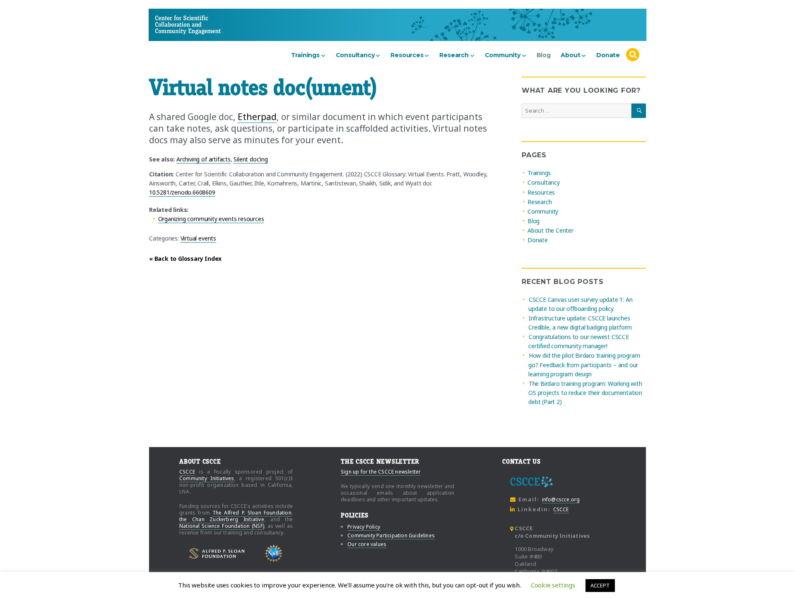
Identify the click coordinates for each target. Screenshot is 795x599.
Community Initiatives (206, 478)
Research (453, 55)
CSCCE (170, 24)
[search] (632, 55)
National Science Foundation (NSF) (221, 525)
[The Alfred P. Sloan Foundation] (217, 553)
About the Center (550, 230)
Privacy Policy (363, 526)
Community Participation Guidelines (391, 535)
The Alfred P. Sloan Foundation (252, 512)
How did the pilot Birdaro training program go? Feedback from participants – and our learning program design (584, 365)
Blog (544, 55)
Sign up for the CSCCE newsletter (381, 471)
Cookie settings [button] (553, 585)
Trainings (305, 55)
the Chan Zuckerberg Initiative (221, 519)
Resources (406, 55)
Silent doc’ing (250, 159)
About (570, 55)
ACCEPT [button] (600, 585)
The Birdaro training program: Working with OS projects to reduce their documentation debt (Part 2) (585, 393)
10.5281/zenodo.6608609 (182, 192)
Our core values (366, 544)
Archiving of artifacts (203, 159)
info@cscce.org (561, 499)
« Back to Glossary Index (185, 258)
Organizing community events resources (211, 219)
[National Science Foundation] (274, 553)
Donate (608, 55)
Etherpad (257, 117)
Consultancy (355, 55)
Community (502, 55)
